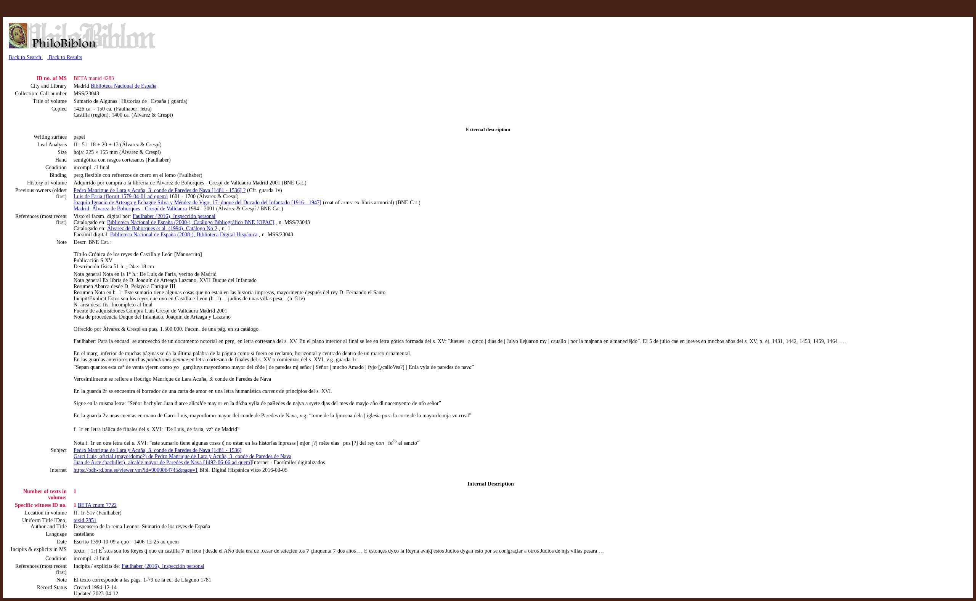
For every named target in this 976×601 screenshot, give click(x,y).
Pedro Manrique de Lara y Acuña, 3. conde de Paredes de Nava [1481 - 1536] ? (160, 190)
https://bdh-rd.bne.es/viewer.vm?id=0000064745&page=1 (136, 470)
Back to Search (26, 57)
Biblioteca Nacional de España (123, 86)
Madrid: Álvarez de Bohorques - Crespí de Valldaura (130, 209)
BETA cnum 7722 (97, 505)
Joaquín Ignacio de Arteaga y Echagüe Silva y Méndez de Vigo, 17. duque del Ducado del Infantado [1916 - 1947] (197, 202)
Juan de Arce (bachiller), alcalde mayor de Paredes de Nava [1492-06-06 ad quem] (163, 462)
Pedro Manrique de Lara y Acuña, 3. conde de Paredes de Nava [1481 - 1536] (158, 450)
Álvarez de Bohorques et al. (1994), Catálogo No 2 (162, 228)
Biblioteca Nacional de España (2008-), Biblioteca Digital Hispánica (183, 234)
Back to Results (64, 57)
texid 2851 (85, 520)
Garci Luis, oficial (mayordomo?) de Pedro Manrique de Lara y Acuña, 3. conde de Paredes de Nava (182, 456)
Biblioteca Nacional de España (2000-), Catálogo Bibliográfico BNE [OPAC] (190, 222)
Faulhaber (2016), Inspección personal (174, 216)
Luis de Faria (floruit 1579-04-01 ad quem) (121, 196)
